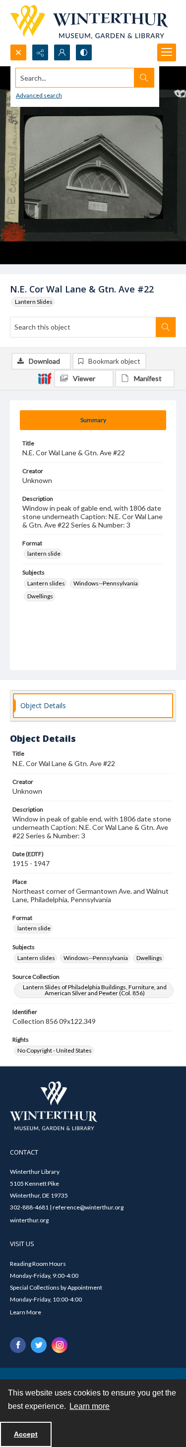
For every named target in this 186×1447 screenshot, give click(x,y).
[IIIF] (45, 378)
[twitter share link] (39, 1345)
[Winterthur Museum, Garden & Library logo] (89, 22)
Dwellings (40, 596)
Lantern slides (46, 583)
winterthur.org (29, 1220)
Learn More (25, 1312)
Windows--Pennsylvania (105, 583)
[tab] (93, 420)
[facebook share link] (18, 1345)
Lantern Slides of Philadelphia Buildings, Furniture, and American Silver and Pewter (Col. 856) (95, 990)
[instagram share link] (59, 1345)
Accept (26, 1434)
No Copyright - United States (54, 1050)
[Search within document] (166, 327)
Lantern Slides (34, 301)
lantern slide (44, 553)
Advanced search (39, 95)
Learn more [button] (89, 1406)
